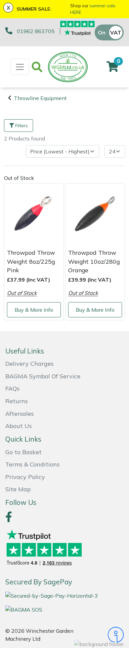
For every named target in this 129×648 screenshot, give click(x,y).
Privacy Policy (25, 477)
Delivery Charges (29, 363)
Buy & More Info (34, 309)
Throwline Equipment (40, 98)
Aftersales (19, 413)
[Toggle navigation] (20, 67)
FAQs (12, 388)
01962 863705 (36, 31)
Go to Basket (23, 452)
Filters (21, 126)
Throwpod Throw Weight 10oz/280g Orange (94, 261)
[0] (112, 68)
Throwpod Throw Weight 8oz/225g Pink (31, 261)
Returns (16, 401)
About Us (18, 426)
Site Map (18, 489)
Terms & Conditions (32, 464)
